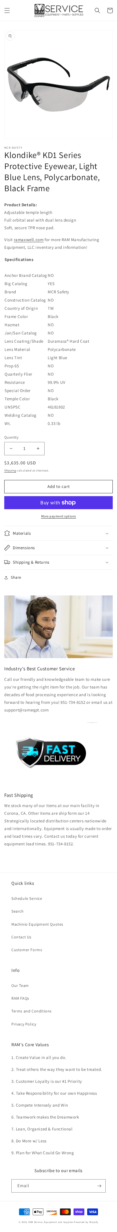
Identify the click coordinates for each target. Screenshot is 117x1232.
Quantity (11, 437)
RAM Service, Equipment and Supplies (51, 1221)
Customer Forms (26, 949)
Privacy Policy (23, 1024)
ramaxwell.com (29, 239)
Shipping (10, 470)
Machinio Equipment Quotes (37, 924)
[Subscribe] (99, 1186)
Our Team (20, 985)
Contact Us (21, 937)
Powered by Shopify (86, 1221)
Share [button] (16, 577)
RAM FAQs (20, 998)
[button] (7, 10)
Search (17, 911)
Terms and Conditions (31, 1011)
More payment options (58, 516)
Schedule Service (26, 898)
